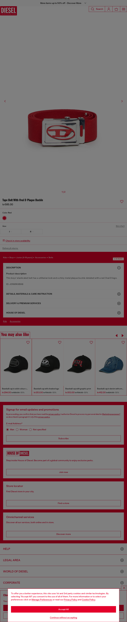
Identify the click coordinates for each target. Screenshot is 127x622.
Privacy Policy (70, 599)
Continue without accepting (63, 617)
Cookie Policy (88, 599)
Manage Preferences (42, 599)
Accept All (63, 609)
